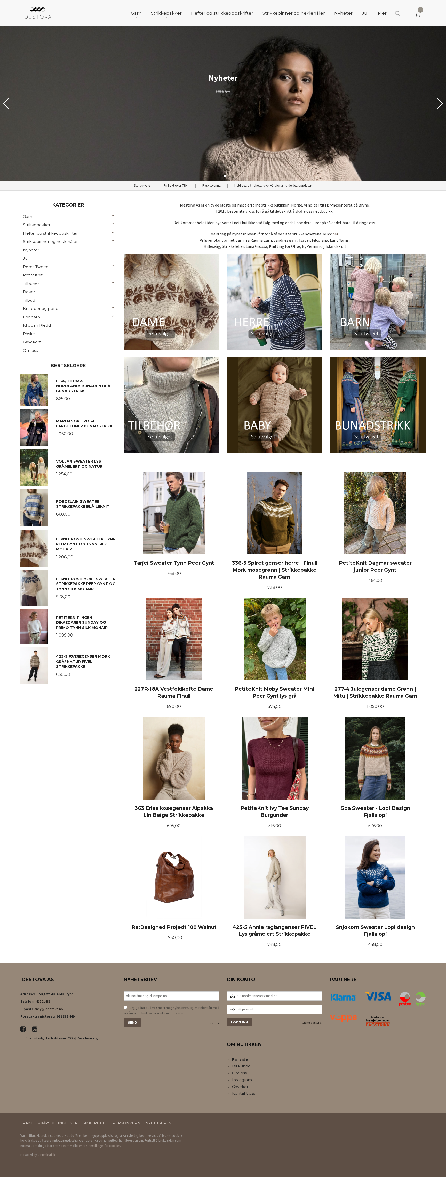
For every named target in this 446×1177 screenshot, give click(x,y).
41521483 (43, 1001)
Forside (240, 1059)
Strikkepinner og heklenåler (50, 241)
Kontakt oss (243, 1093)
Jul (26, 258)
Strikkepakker (36, 224)
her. (335, 233)
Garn (27, 216)
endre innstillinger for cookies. (100, 1145)
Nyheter (31, 250)
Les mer (214, 1023)
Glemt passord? (312, 1022)
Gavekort (32, 342)
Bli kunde (241, 1066)
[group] (223, 103)
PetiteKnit (33, 275)
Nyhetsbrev (158, 1123)
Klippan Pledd (37, 325)
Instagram (242, 1079)
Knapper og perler (41, 308)
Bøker (29, 291)
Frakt (26, 1123)
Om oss (30, 350)
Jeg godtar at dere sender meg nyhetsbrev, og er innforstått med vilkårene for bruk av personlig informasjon (171, 1011)
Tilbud (29, 300)
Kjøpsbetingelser (58, 1123)
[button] (439, 103)
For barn (31, 317)
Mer (382, 13)
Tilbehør (31, 283)
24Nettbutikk (46, 1155)
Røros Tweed (36, 266)
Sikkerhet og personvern (111, 1123)
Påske (29, 333)
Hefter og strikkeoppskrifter (50, 233)
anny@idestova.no (48, 1009)
